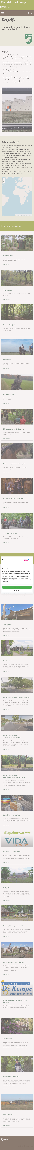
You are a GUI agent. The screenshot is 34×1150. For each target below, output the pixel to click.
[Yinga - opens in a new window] (26, 559)
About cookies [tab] (17, 565)
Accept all (17, 587)
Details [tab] (28, 565)
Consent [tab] (6, 565)
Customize (17, 590)
